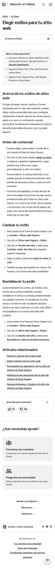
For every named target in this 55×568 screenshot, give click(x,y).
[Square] (3, 4)
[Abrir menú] (50, 4)
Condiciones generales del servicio (27, 553)
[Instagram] (51, 526)
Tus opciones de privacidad (27, 544)
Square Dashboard (19, 64)
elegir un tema (43, 157)
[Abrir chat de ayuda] (47, 560)
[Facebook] (47, 526)
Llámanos (26, 513)
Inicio (5, 16)
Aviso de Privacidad (27, 548)
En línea (15, 16)
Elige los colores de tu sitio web (24, 356)
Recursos (26, 507)
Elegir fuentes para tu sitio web (23, 361)
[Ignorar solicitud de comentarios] (47, 402)
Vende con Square (26, 501)
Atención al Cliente (22, 4)
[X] (43, 526)
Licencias (27, 557)
